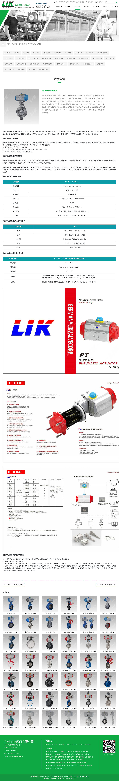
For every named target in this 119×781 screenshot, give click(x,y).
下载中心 (105, 6)
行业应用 (96, 6)
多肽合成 (53, 778)
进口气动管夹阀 (34, 64)
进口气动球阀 (59, 58)
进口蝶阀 (26, 52)
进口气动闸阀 (110, 58)
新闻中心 (87, 6)
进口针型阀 (89, 52)
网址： (6, 756)
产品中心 (77, 6)
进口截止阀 (36, 52)
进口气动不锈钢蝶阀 (17, 584)
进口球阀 (7, 52)
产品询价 (100, 2)
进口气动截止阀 (97, 58)
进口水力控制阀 (9, 69)
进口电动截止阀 (83, 58)
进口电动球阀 (71, 58)
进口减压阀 (57, 52)
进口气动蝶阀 (23, 44)
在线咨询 (90, 2)
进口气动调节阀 (33, 58)
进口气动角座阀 (21, 64)
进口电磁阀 (47, 52)
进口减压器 (21, 69)
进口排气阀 (100, 64)
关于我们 (68, 6)
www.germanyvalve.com (15, 756)
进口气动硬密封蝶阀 (34, 44)
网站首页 (59, 6)
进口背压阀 (32, 69)
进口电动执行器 (74, 64)
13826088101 (71, 2)
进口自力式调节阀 (102, 52)
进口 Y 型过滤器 (88, 64)
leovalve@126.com (13, 753)
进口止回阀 (79, 52)
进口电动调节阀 (46, 58)
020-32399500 (60, 2)
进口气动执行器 (61, 64)
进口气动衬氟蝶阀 (110, 584)
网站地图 (81, 2)
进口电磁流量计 (43, 69)
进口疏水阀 (68, 52)
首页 (8, 44)
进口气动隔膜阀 (47, 64)
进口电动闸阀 (8, 64)
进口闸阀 (16, 52)
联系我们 (115, 6)
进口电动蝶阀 (20, 58)
